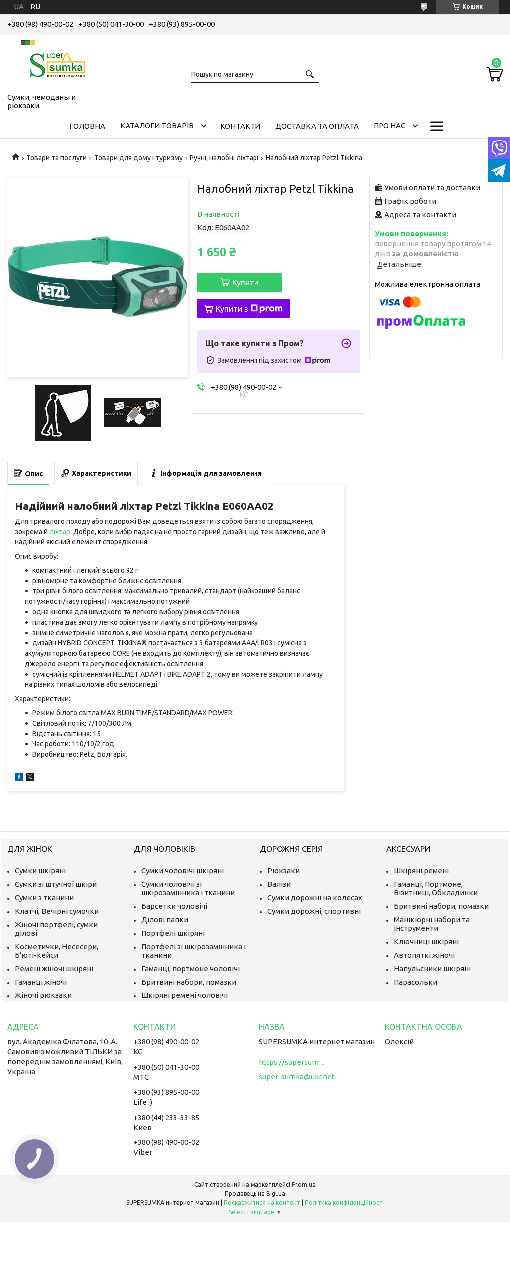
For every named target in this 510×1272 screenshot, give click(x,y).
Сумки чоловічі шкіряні (182, 870)
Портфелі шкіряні (173, 933)
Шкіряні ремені (421, 870)
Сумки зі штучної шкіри (56, 884)
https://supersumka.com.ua (294, 1062)
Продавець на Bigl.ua (255, 1193)
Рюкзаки (283, 870)
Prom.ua (304, 1184)
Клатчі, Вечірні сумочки (57, 911)
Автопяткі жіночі (424, 955)
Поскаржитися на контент (262, 1202)
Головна (87, 126)
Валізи (279, 884)
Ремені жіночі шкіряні (54, 968)
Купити (245, 282)
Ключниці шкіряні (426, 941)
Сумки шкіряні (40, 870)
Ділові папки (164, 919)
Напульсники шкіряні (432, 968)
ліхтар (59, 532)
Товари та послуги (56, 158)
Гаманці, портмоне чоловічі (190, 968)
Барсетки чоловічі (174, 906)
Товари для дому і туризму (138, 158)
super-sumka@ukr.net (297, 1076)
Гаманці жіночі (41, 982)
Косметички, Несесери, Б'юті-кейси (56, 950)
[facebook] (19, 778)
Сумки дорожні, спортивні (314, 911)
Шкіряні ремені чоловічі (184, 995)
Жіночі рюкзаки (43, 995)
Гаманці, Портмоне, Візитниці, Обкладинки (436, 888)
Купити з (232, 308)
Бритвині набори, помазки (188, 982)
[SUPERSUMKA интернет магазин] (57, 62)
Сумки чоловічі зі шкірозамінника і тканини (188, 888)
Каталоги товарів (157, 125)
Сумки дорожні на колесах (314, 897)
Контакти (240, 126)
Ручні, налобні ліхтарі (224, 158)
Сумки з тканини (44, 897)
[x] (30, 778)
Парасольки (415, 982)
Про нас (389, 125)
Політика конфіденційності (344, 1202)
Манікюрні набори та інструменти (432, 923)
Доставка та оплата (317, 126)
